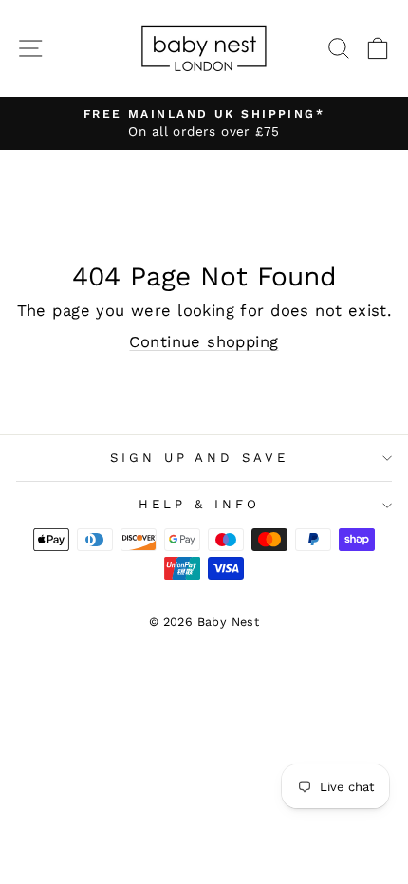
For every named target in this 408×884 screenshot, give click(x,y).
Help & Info (199, 504)
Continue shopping (203, 342)
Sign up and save (199, 458)
